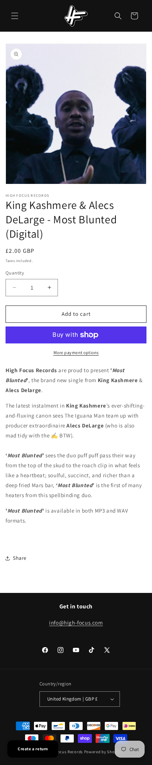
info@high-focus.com (76, 622)
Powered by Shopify (103, 751)
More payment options (76, 352)
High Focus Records (64, 751)
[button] (15, 16)
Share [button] (20, 558)
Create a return (33, 748)
